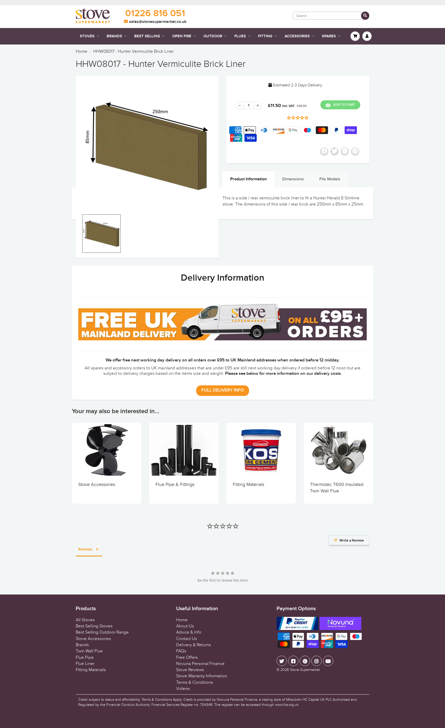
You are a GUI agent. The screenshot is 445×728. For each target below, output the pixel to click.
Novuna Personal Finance (200, 663)
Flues (240, 36)
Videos (183, 688)
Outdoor (212, 36)
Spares (329, 36)
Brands (114, 36)
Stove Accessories (96, 484)
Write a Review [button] (351, 540)
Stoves (87, 36)
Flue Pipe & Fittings (175, 484)
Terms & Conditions (194, 682)
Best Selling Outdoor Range (102, 632)
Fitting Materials (248, 484)
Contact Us (186, 638)
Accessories (297, 36)
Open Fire (181, 36)
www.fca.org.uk (286, 705)
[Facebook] (293, 661)
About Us (185, 626)
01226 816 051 (155, 13)
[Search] (365, 16)
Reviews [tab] (85, 549)
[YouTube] (328, 661)
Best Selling (147, 36)
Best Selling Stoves (94, 626)
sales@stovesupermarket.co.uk (157, 22)
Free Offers (187, 657)
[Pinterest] (305, 661)
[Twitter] (282, 661)
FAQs (181, 651)
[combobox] (330, 16)
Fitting (265, 36)
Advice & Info (188, 632)
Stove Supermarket (305, 670)
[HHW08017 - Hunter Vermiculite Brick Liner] (147, 146)
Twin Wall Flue (89, 651)
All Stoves (85, 620)
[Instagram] (316, 661)
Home (81, 51)
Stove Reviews (190, 669)
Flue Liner (85, 663)
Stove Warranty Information (201, 676)
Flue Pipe (85, 657)
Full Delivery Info (222, 390)
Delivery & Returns (193, 644)
